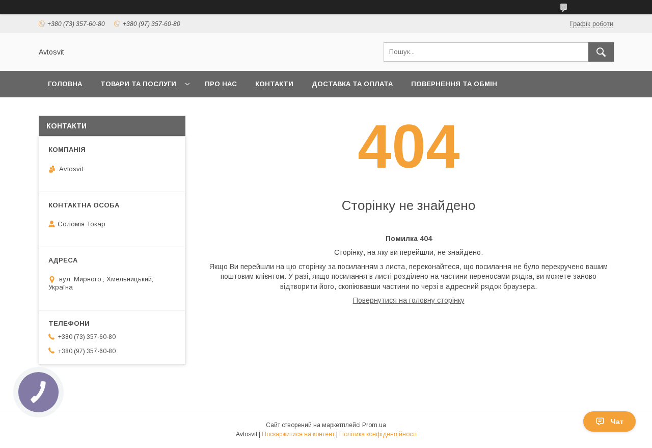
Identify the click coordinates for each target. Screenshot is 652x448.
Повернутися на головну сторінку (409, 300)
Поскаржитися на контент (298, 434)
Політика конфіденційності (378, 434)
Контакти (274, 84)
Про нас (221, 84)
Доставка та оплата (352, 84)
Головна (65, 84)
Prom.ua (374, 425)
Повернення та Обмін (454, 84)
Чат (617, 421)
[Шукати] (601, 52)
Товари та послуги (138, 84)
